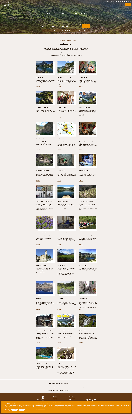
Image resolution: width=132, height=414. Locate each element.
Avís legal (71, 396)
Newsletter (55, 396)
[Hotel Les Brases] (5, 6)
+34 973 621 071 (106, 1)
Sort (119, 4)
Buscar (86, 25)
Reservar (128, 4)
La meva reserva (118, 1)
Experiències (115, 4)
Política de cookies (88, 406)
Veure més (38, 86)
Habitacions (96, 4)
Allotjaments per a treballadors (56, 400)
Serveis (101, 4)
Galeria (109, 4)
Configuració (6, 409)
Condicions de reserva (72, 399)
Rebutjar (21, 409)
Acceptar (14, 409)
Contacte (112, 1)
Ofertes (105, 4)
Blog (122, 4)
